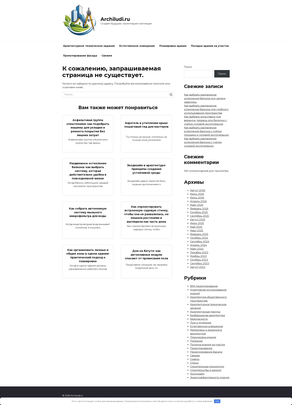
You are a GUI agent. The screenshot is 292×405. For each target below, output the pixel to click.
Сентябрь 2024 (199, 241)
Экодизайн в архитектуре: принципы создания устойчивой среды (146, 169)
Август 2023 (197, 267)
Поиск (188, 66)
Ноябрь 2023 (198, 256)
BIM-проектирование (204, 286)
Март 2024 (196, 248)
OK (217, 401)
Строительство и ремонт (205, 370)
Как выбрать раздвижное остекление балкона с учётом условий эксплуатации (203, 142)
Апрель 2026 (198, 201)
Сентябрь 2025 (199, 216)
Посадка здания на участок (210, 45)
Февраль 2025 (199, 234)
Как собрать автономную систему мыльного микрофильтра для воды (88, 212)
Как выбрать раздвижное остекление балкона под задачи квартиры (205, 98)
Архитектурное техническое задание (89, 45)
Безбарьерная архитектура (207, 315)
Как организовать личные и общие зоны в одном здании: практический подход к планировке (87, 255)
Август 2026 (197, 190)
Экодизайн (197, 373)
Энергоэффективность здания (209, 377)
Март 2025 (196, 230)
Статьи (194, 362)
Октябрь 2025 (199, 212)
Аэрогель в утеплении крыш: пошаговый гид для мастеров (146, 124)
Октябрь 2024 (199, 237)
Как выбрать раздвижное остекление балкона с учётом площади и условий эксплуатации (206, 131)
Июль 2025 (197, 223)
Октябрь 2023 (199, 259)
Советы (194, 359)
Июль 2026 (197, 194)
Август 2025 (197, 219)
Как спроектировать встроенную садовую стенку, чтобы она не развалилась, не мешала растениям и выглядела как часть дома (146, 214)
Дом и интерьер (200, 322)
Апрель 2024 (198, 245)
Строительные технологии (207, 366)
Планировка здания (172, 45)
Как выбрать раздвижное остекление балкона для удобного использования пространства (206, 109)
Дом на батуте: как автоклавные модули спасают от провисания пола (146, 254)
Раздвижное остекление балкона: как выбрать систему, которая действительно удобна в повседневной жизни (87, 171)
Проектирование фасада (80, 55)
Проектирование (201, 348)
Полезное (196, 341)
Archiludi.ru (115, 19)
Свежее (107, 55)
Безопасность (199, 319)
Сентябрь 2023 (199, 263)
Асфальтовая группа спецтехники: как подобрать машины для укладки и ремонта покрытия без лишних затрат (87, 127)
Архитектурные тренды (205, 311)
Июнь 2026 (197, 197)
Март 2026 (196, 205)
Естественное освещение (137, 45)
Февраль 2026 (199, 208)
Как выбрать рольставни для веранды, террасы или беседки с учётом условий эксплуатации (205, 120)
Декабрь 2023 (199, 252)
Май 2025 (196, 226)
